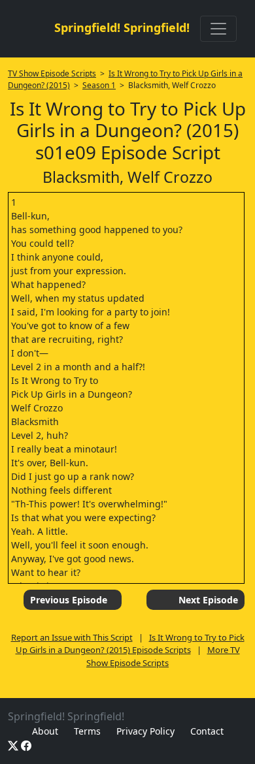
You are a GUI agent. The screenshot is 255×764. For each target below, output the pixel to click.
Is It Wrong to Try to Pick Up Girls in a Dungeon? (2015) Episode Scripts (130, 643)
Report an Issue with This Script (72, 637)
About (45, 731)
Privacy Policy (145, 731)
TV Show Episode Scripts (52, 73)
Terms (87, 731)
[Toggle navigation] (218, 29)
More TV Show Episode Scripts (163, 656)
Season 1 (99, 85)
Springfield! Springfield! (122, 27)
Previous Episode (68, 600)
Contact (207, 731)
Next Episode (208, 600)
